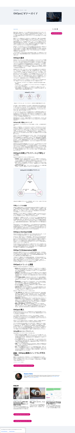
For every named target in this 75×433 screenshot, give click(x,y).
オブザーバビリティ (16, 400)
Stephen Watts (15, 29)
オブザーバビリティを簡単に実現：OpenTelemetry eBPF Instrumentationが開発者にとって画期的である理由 (21, 403)
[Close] (24, 428)
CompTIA (37, 377)
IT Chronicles (30, 377)
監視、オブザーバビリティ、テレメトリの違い (37, 402)
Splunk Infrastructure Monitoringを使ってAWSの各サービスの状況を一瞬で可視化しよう (53, 403)
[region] (13, 430)
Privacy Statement (4, 431)
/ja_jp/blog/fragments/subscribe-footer (23, 421)
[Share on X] (53, 29)
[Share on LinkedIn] (57, 29)
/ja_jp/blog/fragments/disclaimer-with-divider (24, 365)
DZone (33, 377)
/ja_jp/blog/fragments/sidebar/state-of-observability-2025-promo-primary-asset (57, 33)
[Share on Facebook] (55, 29)
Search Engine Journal (55, 376)
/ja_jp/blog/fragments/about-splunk (22, 414)
